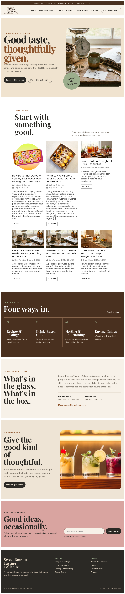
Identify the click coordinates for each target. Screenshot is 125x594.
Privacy (94, 572)
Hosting (69, 10)
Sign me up (113, 531)
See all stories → (114, 312)
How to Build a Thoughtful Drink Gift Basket (96, 162)
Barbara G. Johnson (23, 185)
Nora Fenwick (88, 168)
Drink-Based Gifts (62, 565)
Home (33, 10)
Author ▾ (94, 10)
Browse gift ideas (14, 484)
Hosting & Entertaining (64, 569)
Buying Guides (81, 10)
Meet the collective (40, 80)
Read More (18, 224)
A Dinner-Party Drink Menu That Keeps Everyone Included (93, 253)
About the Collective (99, 562)
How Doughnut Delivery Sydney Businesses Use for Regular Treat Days (26, 178)
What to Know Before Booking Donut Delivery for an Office (60, 178)
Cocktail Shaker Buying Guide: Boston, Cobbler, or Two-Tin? (26, 253)
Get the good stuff (111, 10)
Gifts (60, 10)
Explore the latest (15, 80)
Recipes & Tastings (47, 10)
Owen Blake (88, 260)
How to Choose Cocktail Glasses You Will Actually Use (61, 253)
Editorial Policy (97, 569)
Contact (94, 565)
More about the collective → (72, 405)
